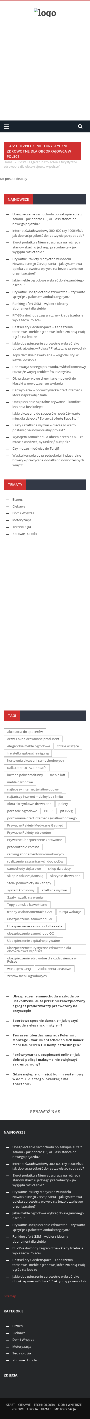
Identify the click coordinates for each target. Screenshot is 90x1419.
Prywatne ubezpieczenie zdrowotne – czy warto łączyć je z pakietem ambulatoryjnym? (48, 294)
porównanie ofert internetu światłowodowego (42, 818)
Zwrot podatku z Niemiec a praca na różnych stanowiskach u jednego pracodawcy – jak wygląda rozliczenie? (46, 247)
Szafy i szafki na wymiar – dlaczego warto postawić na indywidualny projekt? (44, 427)
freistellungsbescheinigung (27, 753)
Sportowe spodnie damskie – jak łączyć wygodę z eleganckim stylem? (45, 1023)
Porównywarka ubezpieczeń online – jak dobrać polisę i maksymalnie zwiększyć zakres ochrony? (46, 1059)
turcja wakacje (70, 911)
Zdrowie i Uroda (24, 533)
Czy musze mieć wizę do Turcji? (35, 448)
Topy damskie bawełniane (27, 904)
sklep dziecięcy (59, 868)
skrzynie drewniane (65, 875)
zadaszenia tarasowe (54, 968)
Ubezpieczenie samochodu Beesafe (34, 926)
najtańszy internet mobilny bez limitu (35, 796)
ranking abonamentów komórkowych (35, 854)
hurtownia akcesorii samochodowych (35, 760)
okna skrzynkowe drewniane (29, 803)
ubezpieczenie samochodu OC (30, 933)
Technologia (21, 526)
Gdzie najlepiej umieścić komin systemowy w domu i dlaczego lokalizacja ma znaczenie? (47, 1079)
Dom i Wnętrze (23, 513)
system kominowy (20, 890)
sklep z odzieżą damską (25, 875)
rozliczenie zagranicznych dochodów (35, 861)
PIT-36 (48, 811)
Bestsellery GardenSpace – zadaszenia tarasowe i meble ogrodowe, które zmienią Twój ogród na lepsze (48, 332)
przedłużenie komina (23, 847)
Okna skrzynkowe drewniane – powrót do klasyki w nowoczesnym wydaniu (44, 381)
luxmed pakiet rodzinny (25, 775)
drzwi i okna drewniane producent (33, 739)
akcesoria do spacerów (25, 731)
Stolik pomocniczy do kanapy (29, 883)
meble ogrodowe (20, 782)
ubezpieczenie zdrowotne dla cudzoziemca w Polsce (41, 960)
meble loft (57, 775)
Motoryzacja (21, 520)
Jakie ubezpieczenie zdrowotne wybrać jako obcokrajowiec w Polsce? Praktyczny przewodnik (49, 346)
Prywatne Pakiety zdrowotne (29, 832)
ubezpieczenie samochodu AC (30, 919)
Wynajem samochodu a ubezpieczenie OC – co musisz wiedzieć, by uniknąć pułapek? (48, 439)
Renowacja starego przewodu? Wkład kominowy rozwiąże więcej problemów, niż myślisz (49, 369)
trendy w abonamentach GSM (29, 911)
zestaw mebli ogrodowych (27, 976)
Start (10, 1405)
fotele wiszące (68, 746)
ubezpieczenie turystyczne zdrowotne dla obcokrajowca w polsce (39, 949)
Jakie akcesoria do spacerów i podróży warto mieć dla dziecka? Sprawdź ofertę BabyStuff (46, 416)
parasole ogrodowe (22, 811)
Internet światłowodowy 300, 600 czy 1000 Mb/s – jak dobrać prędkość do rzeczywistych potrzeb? (49, 233)
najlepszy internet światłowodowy (33, 789)
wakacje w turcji (19, 968)
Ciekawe (19, 506)
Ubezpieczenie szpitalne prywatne (33, 940)
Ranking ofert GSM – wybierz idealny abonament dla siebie (40, 306)
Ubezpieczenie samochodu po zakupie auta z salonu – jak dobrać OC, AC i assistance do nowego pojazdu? (47, 219)
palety (63, 803)
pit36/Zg (66, 811)
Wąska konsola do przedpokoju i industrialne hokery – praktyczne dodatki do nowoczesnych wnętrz (48, 460)
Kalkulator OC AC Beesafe (26, 767)
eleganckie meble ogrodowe (28, 746)
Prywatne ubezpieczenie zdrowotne (34, 839)
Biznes (17, 499)
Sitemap (10, 1296)
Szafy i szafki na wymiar (25, 897)
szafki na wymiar (54, 890)
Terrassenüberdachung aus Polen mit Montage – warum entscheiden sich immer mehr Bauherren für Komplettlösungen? (48, 1040)
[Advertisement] (45, 67)
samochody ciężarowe (24, 868)
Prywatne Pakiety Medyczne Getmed (35, 825)
